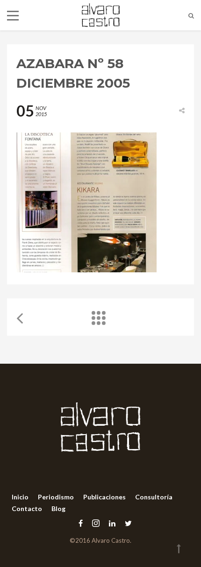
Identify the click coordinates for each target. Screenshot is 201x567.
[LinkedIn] (112, 523)
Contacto (27, 508)
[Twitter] (126, 523)
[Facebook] (80, 523)
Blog (58, 508)
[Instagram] (95, 523)
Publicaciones (104, 497)
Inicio (20, 497)
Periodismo (56, 497)
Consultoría (153, 497)
